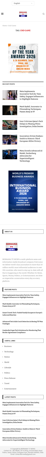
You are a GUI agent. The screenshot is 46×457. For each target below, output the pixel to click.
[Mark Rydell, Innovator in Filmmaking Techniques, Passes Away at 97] (9, 110)
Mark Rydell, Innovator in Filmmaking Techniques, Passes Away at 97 (31, 109)
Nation (7, 357)
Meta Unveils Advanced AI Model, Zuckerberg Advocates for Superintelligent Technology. (31, 156)
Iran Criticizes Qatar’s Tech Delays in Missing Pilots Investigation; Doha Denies (31, 124)
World (6, 362)
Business (8, 346)
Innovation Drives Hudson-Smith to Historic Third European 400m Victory (32, 138)
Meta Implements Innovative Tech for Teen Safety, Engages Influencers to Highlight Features (32, 95)
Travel (6, 383)
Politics (7, 373)
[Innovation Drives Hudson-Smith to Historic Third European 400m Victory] (9, 140)
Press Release (9, 378)
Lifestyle (7, 368)
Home (4, 26)
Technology (8, 352)
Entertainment (10, 389)
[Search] (43, 14)
